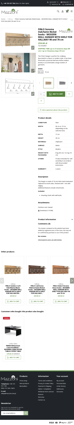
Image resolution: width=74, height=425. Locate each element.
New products (24, 383)
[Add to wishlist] (69, 94)
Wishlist (56, 4)
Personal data (61, 383)
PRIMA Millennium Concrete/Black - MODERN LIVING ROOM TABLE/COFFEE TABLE (13, 348)
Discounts (60, 392)
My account (60, 381)
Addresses (60, 389)
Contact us (41, 400)
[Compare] (21, 263)
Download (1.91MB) (46, 210)
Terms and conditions (45, 381)
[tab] (55, 220)
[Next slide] (71, 83)
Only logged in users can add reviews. (50, 240)
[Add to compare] (41, 100)
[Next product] (72, 20)
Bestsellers (23, 386)
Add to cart (58, 94)
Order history (61, 386)
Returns (40, 394)
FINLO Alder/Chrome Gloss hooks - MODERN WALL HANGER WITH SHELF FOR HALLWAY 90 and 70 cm (61, 289)
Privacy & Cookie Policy (45, 383)
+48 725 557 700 (9, 3)
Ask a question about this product (54, 110)
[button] (2, 281)
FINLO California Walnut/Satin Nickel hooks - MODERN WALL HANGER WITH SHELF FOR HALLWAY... (37, 289)
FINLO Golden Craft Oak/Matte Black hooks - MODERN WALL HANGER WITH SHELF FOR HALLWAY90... (13, 289)
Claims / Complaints (44, 389)
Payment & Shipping (44, 386)
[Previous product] (71, 20)
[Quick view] (21, 267)
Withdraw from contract (46, 392)
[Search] (58, 11)
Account (53, 2)
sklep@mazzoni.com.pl (8, 393)
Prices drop (23, 381)
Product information (47, 219)
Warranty (41, 397)
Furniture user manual (45, 207)
